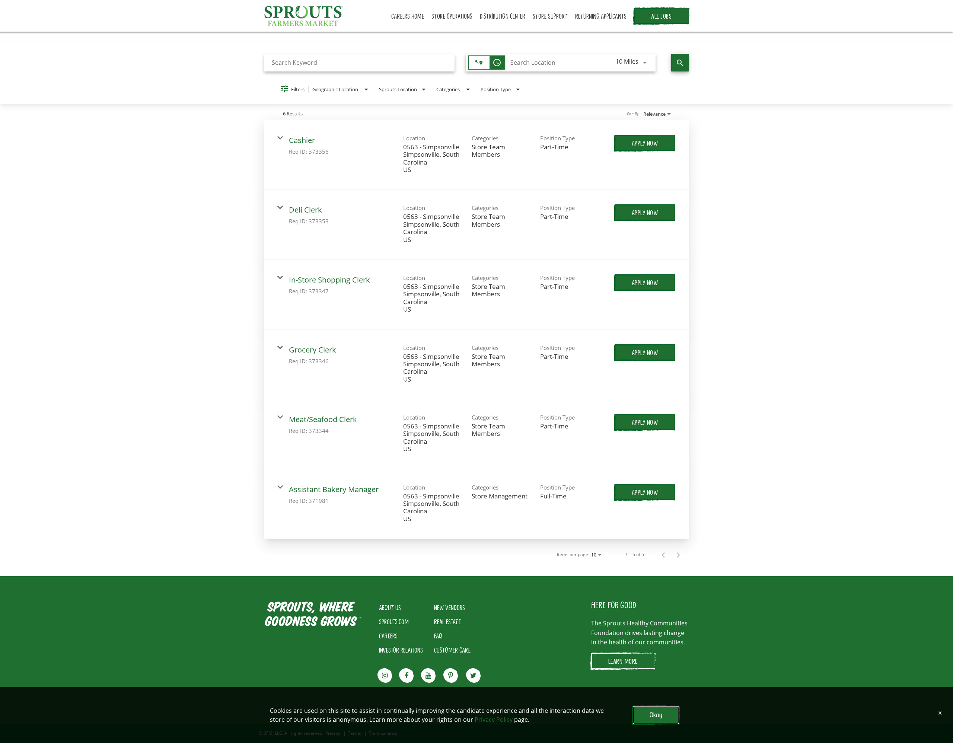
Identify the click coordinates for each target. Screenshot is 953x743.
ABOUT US (390, 607)
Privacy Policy (494, 719)
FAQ (438, 636)
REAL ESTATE (447, 622)
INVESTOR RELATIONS (401, 650)
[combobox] (359, 62)
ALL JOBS (661, 16)
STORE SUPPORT (550, 16)
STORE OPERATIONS (451, 16)
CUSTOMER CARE (452, 650)
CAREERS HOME (407, 16)
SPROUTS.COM (394, 622)
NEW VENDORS (449, 607)
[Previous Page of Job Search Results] (663, 554)
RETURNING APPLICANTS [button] (601, 16)
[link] (476, 155)
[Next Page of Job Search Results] (678, 554)
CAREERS (388, 636)
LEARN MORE (623, 661)
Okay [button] (656, 715)
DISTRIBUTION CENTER (502, 16)
